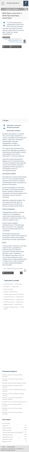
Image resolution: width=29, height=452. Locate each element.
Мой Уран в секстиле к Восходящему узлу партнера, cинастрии (12, 398)
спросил (5, 39)
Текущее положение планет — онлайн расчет (14, 307)
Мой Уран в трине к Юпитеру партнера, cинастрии (14, 383)
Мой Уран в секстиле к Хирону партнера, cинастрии (12, 405)
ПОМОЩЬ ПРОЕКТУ (10, 450)
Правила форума (11, 446)
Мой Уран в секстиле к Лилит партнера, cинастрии (14, 401)
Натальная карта (6, 427)
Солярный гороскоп (7, 434)
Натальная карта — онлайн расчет (13, 284)
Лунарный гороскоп (7, 437)
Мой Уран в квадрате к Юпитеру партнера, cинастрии (12, 386)
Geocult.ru (13, 448)
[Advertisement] (14, 66)
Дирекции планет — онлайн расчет (13, 304)
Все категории (6, 423)
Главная (3, 446)
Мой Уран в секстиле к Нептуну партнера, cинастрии (12, 413)
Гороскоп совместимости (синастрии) (14, 294)
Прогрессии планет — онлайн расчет (13, 302)
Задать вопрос (11, 9)
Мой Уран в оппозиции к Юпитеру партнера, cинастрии (12, 379)
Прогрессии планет (7, 439)
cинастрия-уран (6, 37)
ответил (5, 268)
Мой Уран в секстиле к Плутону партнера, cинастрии (12, 409)
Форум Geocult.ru (13, 3)
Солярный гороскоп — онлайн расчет (14, 296)
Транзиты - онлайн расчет (10, 291)
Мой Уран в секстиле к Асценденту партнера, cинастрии (13, 394)
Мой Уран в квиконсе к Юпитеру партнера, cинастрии (12, 375)
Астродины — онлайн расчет (11, 286)
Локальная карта (8, 289)
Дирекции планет (6, 441)
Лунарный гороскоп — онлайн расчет (14, 299)
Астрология (5, 425)
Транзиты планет (6, 430)
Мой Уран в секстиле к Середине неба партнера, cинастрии (14, 390)
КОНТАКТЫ (19, 448)
